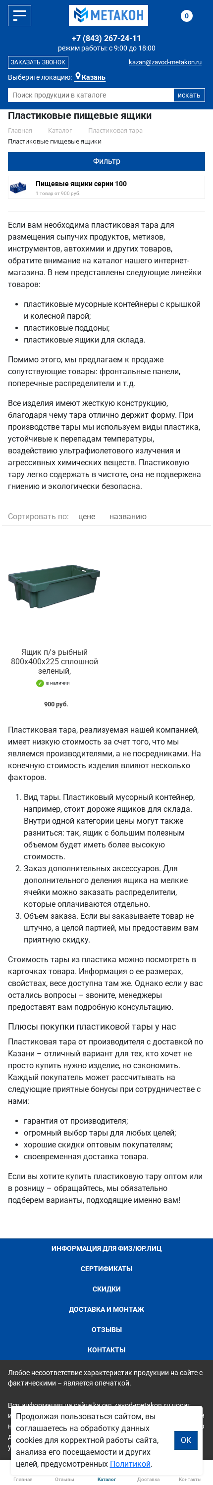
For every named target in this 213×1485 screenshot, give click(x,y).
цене (86, 516)
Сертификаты (106, 1269)
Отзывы (107, 1330)
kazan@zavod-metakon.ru (165, 62)
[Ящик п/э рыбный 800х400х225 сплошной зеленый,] (54, 587)
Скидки (107, 1289)
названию (128, 516)
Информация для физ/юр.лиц (107, 1248)
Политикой (130, 1464)
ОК (186, 1440)
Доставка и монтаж (106, 1309)
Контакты (106, 1350)
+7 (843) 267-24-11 (106, 38)
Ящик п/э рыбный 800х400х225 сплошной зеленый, (54, 661)
